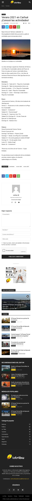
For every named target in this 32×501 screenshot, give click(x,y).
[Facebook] (12, 202)
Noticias (13, 385)
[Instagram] (16, 202)
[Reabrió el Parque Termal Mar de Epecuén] (6, 368)
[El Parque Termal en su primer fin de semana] (6, 320)
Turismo (8, 6)
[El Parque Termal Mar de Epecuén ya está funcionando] (6, 328)
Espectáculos (14, 353)
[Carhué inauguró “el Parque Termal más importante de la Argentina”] (6, 336)
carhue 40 (6, 23)
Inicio (3, 6)
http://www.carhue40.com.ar (16, 197)
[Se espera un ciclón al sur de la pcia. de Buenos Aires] (6, 397)
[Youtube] (19, 202)
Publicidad (21, 496)
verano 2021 (26, 166)
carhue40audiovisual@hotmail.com (19, 479)
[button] (29, 2)
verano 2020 (19, 166)
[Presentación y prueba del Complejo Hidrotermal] (6, 344)
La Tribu (4, 496)
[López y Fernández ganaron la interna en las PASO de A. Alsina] (6, 376)
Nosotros (10, 496)
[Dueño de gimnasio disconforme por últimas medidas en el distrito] (6, 384)
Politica (13, 377)
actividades (11, 166)
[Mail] (18, 490)
